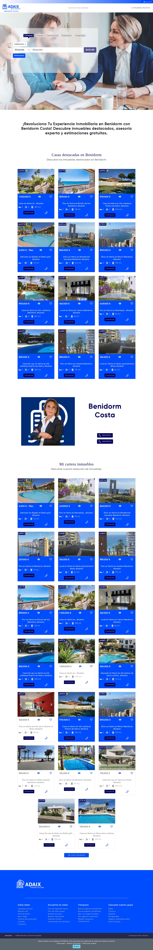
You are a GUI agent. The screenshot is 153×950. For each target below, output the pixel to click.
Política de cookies (89, 943)
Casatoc (112, 911)
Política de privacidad (27, 919)
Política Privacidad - (74, 943)
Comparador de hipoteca (59, 921)
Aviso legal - (61, 943)
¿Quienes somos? (25, 909)
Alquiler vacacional (56, 916)
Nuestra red (23, 911)
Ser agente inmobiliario (88, 916)
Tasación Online (54, 919)
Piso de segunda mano (58, 909)
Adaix (110, 909)
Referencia (19, 56)
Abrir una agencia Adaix (88, 914)
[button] (20, 181)
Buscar (90, 50)
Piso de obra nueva (56, 911)
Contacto (22, 924)
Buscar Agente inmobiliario (89, 911)
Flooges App (113, 916)
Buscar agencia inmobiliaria (90, 909)
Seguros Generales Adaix (119, 919)
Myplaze (111, 914)
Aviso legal (22, 916)
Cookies (21, 921)
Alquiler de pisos (55, 914)
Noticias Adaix (24, 914)
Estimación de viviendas (78, 8)
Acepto (76, 946)
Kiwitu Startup (114, 921)
